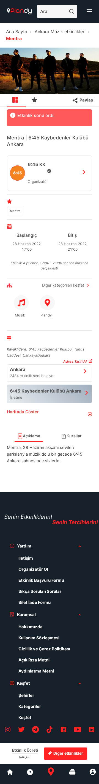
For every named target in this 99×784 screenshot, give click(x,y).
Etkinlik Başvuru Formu (41, 580)
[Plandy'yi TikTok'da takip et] (49, 730)
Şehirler (26, 695)
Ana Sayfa (16, 31)
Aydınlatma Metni (36, 671)
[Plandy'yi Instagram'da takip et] (7, 730)
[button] (49, 414)
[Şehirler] (10, 774)
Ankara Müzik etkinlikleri (60, 31)
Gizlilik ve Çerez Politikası (44, 648)
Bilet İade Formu (34, 602)
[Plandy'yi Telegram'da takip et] (35, 730)
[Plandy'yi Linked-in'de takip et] (91, 730)
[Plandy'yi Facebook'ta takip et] (63, 730)
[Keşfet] (29, 774)
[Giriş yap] (93, 774)
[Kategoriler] (72, 774)
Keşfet (24, 717)
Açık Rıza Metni (34, 660)
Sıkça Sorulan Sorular (39, 591)
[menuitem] (16, 100)
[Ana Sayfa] (51, 774)
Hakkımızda (30, 626)
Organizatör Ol (33, 569)
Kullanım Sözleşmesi (38, 637)
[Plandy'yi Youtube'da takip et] (77, 730)
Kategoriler (29, 706)
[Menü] (89, 11)
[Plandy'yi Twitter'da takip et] (21, 730)
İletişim (25, 558)
